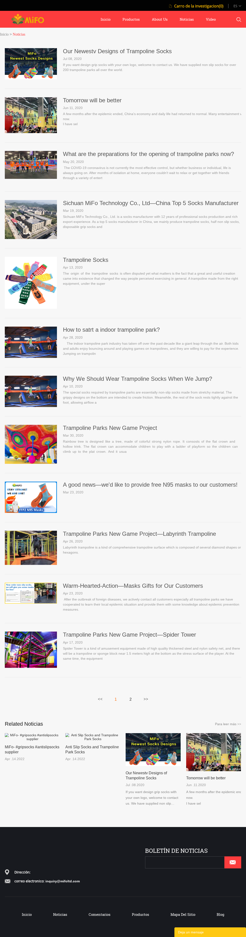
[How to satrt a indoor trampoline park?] (31, 357)
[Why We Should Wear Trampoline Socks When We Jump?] (31, 406)
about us (160, 19)
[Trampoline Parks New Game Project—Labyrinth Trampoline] (31, 564)
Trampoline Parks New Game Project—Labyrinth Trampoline (139, 533)
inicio (106, 19)
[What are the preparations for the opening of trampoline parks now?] (31, 178)
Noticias (19, 34)
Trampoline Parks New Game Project (110, 428)
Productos (140, 914)
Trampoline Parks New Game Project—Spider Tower (129, 634)
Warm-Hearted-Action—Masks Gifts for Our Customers (133, 585)
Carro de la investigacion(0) (198, 6)
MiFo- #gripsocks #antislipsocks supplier (32, 749)
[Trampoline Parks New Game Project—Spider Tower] (31, 667)
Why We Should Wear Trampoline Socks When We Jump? (137, 378)
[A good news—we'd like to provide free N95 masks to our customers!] (31, 512)
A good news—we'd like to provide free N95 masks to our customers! (150, 484)
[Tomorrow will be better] (31, 132)
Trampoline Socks (85, 260)
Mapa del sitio (183, 914)
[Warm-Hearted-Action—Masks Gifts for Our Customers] (31, 602)
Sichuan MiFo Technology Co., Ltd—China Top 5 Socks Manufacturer (151, 203)
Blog (220, 914)
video (211, 19)
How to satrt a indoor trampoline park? (111, 329)
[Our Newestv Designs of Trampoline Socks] (31, 78)
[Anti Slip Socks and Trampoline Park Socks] (92, 737)
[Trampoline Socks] (31, 308)
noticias (187, 19)
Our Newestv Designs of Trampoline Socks (117, 51)
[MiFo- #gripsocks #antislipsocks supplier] (32, 737)
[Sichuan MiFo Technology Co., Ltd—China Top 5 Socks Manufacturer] (31, 238)
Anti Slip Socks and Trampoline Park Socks (92, 749)
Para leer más (228, 724)
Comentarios (100, 914)
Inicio (4, 34)
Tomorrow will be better (92, 100)
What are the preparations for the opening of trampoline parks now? (148, 154)
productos (131, 19)
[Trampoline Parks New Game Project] (31, 463)
